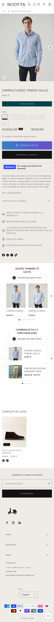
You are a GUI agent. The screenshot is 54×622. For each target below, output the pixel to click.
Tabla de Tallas (37, 129)
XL (29, 118)
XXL (36, 118)
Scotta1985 (30, 618)
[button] (3, 4)
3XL (42, 117)
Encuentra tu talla (10, 129)
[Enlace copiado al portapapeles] (16, 255)
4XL (5, 123)
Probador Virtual (29, 145)
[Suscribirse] (49, 483)
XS (5, 117)
